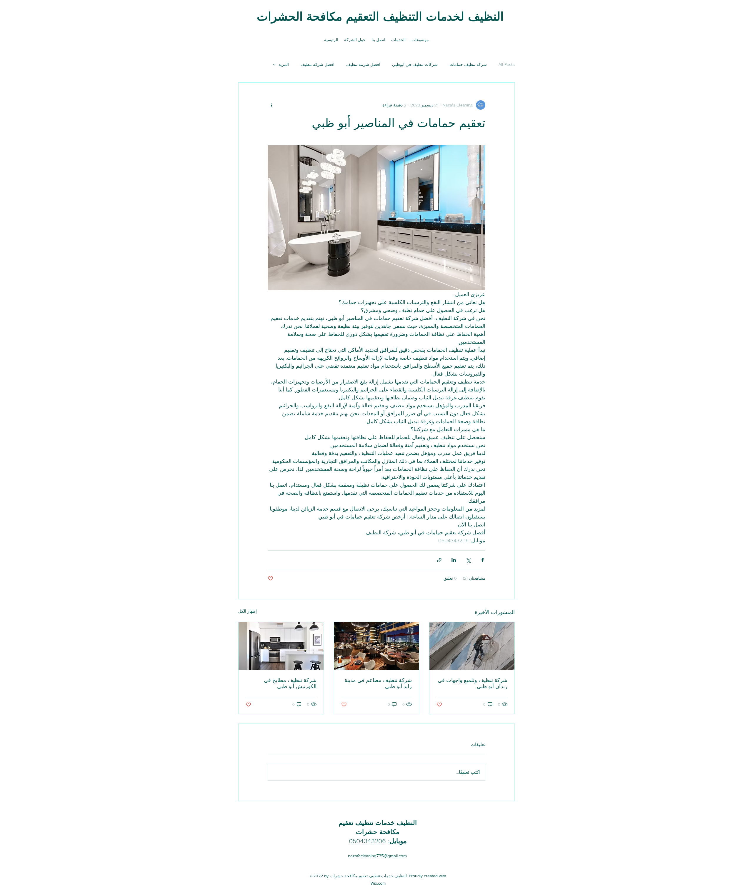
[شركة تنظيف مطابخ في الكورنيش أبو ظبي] (281, 646)
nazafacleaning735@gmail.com (377, 855)
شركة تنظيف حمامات (468, 64)
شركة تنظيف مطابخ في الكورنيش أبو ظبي (290, 683)
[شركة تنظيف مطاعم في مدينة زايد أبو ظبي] (376, 646)
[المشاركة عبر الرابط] (439, 560)
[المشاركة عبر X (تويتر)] (468, 560)
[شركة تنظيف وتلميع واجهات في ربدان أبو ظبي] (471, 646)
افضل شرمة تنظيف (363, 64)
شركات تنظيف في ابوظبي (415, 64)
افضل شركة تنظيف (317, 64)
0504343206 (367, 841)
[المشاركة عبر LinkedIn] (454, 560)
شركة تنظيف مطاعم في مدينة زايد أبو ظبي (378, 683)
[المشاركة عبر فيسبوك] (482, 560)
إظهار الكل (247, 611)
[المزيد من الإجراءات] (271, 105)
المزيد (284, 64)
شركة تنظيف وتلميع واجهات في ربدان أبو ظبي (472, 683)
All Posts (507, 64)
